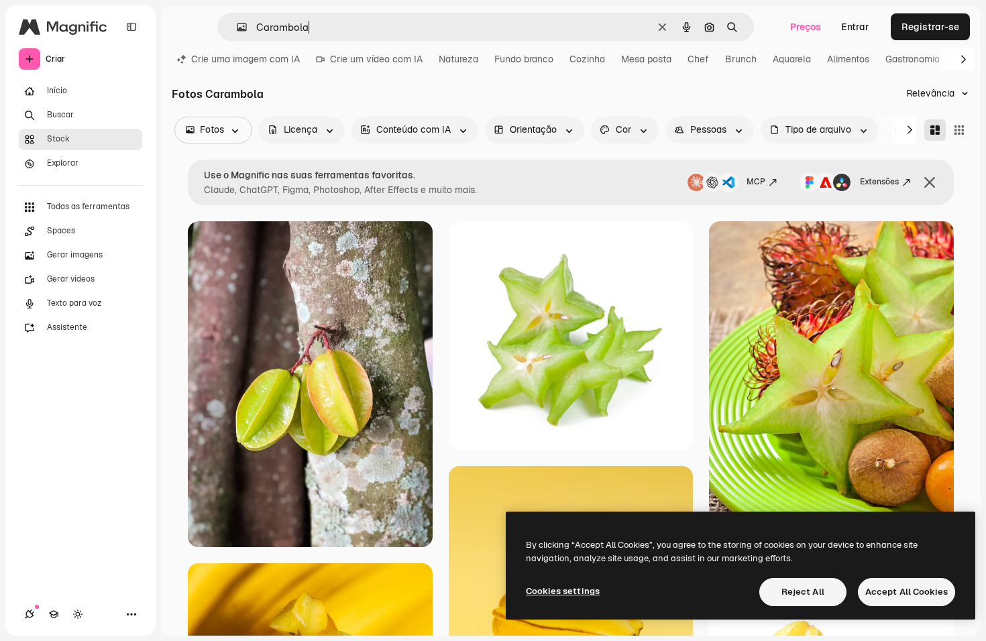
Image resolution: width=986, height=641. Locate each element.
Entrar (855, 27)
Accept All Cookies (906, 591)
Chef (698, 59)
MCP (756, 181)
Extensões (879, 181)
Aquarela (792, 59)
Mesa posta (646, 59)
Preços (805, 27)
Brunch (741, 59)
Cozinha (587, 59)
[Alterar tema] (78, 614)
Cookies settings (563, 591)
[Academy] (53, 614)
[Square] (959, 130)
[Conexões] (29, 614)
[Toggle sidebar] (131, 27)
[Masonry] (935, 130)
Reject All (802, 591)
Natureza (458, 59)
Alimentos (848, 59)
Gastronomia (912, 59)
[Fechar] (930, 182)
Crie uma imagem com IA (245, 59)
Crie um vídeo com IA (376, 59)
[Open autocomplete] (236, 27)
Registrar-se (930, 27)
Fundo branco (523, 59)
